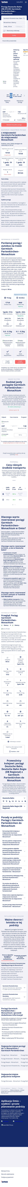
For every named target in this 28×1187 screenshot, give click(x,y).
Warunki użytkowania (7, 1174)
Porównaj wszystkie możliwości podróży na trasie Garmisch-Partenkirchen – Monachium (14, 1033)
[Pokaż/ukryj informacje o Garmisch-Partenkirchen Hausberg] (24, 997)
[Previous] (3, 488)
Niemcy (14, 1088)
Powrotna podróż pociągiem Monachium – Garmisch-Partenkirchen (14, 1024)
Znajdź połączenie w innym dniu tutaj (14, 443)
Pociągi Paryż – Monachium (9, 1055)
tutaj (16, 454)
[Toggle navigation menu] (26, 2)
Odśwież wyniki (13, 410)
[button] (8, 26)
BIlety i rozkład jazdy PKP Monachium (13, 1038)
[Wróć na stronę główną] (4, 2)
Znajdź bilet (7, 155)
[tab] (7, 101)
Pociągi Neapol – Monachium (9, 1062)
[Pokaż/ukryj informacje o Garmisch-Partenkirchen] (24, 988)
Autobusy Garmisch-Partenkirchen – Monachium (12, 1028)
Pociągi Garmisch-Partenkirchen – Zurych (13, 1066)
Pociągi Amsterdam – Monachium (11, 1059)
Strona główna (5, 1088)
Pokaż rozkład (7, 174)
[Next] (24, 95)
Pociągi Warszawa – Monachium (10, 1081)
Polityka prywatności (7, 1177)
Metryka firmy (5, 1171)
